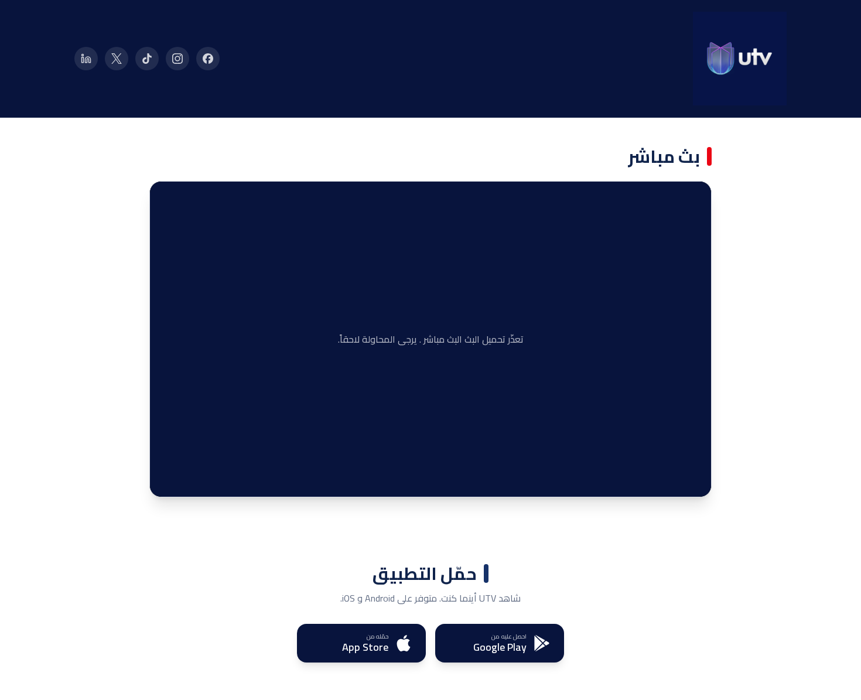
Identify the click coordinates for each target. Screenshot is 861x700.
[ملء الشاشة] (167, 479)
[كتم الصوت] (190, 479)
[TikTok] (147, 58)
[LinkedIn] (86, 58)
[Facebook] (208, 58)
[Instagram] (177, 58)
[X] (116, 58)
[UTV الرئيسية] (740, 58)
